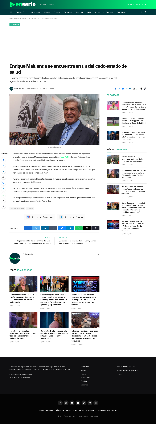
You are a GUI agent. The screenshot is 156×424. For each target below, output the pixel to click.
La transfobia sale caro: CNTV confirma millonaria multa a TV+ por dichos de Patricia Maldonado (23, 298)
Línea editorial (63, 410)
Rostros (30, 208)
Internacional (34, 12)
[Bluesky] (3, 183)
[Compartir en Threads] (141, 88)
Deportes (68, 12)
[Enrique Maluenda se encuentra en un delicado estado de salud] (54, 119)
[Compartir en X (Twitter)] (119, 88)
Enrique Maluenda (17, 208)
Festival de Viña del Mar (126, 366)
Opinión (79, 12)
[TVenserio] (22, 4)
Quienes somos (46, 410)
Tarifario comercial (107, 410)
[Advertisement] (78, 44)
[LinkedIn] (3, 171)
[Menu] (11, 12)
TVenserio (20, 89)
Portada (12, 18)
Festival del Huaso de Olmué (127, 370)
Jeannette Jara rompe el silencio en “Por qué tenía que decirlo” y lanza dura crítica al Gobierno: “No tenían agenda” (134, 105)
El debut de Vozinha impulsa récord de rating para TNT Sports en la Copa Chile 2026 (134, 120)
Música (47, 12)
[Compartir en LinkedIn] (130, 88)
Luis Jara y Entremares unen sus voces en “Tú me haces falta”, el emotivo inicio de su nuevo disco (133, 135)
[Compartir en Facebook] (115, 88)
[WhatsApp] (3, 194)
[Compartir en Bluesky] (123, 88)
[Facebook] (3, 159)
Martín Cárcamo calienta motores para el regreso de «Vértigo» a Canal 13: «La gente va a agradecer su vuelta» (83, 300)
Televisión (20, 12)
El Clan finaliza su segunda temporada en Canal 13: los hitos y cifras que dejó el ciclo (134, 159)
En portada (113, 95)
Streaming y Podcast (104, 12)
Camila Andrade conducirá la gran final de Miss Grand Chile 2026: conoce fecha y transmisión (54, 334)
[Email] (3, 177)
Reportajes (122, 12)
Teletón (119, 374)
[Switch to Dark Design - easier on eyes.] (145, 12)
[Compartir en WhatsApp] (137, 88)
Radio (89, 12)
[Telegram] (3, 189)
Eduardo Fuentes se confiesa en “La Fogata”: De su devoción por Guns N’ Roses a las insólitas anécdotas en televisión (85, 336)
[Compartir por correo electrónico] (134, 88)
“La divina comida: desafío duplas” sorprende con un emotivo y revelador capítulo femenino (133, 190)
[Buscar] (142, 12)
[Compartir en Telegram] (126, 88)
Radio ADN (64, 157)
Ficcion (57, 12)
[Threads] (3, 200)
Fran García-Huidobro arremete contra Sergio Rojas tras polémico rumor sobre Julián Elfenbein (22, 334)
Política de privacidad (83, 410)
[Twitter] (3, 165)
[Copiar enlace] (145, 88)
